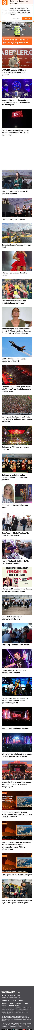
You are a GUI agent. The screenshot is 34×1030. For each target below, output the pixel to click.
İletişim (15, 997)
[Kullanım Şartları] (6, 1023)
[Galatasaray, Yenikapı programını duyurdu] (17, 436)
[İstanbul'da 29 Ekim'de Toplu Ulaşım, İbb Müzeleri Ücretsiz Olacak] (17, 577)
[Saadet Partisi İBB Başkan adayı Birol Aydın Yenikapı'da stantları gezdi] (17, 889)
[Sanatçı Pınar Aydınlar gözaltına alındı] (17, 494)
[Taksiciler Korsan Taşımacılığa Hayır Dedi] (17, 233)
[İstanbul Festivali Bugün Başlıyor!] (17, 717)
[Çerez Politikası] (12, 1025)
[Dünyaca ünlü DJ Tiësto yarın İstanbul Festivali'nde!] (17, 659)
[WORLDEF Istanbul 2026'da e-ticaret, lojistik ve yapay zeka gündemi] (17, 58)
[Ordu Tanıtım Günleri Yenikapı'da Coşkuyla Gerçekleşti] (17, 522)
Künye (19, 997)
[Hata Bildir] (28, 1026)
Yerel (26, 1003)
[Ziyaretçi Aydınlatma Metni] (16, 1026)
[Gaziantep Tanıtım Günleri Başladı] (17, 633)
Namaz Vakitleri (14, 1005)
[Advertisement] (18, 152)
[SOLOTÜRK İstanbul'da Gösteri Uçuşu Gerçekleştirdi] (17, 347)
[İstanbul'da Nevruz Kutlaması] (17, 208)
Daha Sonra (15, 20)
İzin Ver (27, 20)
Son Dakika (5, 1000)
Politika (4, 1005)
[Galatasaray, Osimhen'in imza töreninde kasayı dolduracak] (17, 289)
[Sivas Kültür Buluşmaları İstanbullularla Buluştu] (17, 605)
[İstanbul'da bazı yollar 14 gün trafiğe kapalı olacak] (17, 30)
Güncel (14, 1000)
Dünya (21, 1000)
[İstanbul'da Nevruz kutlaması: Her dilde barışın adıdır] (17, 180)
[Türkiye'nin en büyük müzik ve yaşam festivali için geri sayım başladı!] (17, 743)
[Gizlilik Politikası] (16, 1023)
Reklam (11, 997)
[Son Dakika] (17, 992)
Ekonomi (4, 1003)
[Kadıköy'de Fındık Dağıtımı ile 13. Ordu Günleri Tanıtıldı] (17, 550)
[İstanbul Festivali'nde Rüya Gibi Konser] (17, 261)
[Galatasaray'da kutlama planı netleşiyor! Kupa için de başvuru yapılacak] (17, 464)
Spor (11, 1003)
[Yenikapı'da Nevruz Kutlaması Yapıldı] (17, 863)
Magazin (19, 1003)
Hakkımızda (5, 997)
